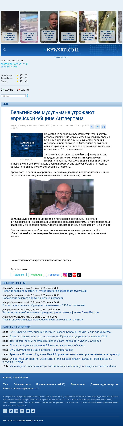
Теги (5, 384)
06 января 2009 (51, 288)
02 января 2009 (51, 302)
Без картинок (78, 384)
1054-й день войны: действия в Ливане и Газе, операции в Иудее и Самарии (55, 341)
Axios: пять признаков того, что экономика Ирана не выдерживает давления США (58, 336)
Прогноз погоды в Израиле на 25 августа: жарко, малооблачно (47, 345)
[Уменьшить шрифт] (92, 127)
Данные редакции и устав (104, 384)
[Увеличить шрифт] (97, 127)
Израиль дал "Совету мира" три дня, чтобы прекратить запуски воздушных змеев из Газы (63, 366)
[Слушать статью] (106, 127)
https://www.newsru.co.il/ (17, 288)
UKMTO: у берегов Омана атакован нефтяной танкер (41, 350)
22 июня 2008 (50, 317)
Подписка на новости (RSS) (50, 384)
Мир (5, 104)
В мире (36, 288)
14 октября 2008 (51, 309)
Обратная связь (22, 384)
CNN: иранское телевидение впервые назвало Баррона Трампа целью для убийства (60, 332)
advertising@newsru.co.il (26, 388)
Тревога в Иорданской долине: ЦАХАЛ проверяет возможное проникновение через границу (65, 354)
